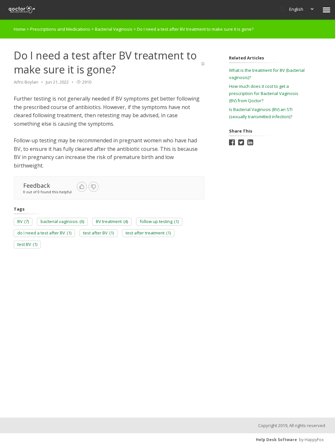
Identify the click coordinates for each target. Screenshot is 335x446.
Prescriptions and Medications (60, 29)
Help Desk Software (276, 439)
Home (20, 29)
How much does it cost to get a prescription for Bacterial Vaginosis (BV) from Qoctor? (263, 93)
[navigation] (326, 9)
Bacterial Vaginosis (114, 29)
